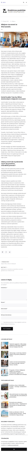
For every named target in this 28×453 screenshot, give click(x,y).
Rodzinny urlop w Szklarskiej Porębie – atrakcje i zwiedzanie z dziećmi (18, 387)
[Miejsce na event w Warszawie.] (14, 39)
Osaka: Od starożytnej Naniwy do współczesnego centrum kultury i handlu (17, 363)
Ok (14, 449)
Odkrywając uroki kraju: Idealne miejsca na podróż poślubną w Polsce (17, 354)
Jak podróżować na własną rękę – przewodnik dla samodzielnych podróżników (18, 395)
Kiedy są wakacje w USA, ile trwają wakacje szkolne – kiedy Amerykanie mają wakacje (17, 413)
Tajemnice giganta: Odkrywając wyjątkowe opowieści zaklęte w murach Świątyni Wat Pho (17, 345)
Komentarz (4, 287)
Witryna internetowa (6, 315)
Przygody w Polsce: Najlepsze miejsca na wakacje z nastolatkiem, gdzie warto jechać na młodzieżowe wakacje (18, 372)
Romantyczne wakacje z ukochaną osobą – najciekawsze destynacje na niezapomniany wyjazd (18, 404)
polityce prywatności (13, 445)
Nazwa (3, 302)
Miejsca (13, 21)
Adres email (4, 308)
